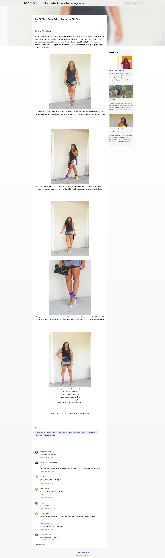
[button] (36, 25)
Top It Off (112, 99)
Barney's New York (52, 432)
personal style (93, 432)
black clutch (63, 432)
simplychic (43, 502)
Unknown (43, 488)
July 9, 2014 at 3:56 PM (47, 529)
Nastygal (84, 432)
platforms (39, 435)
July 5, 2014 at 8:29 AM (47, 471)
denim (70, 432)
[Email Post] (36, 430)
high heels (77, 432)
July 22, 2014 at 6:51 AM (47, 540)
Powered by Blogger (83, 552)
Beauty (42, 476)
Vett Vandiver (44, 451)
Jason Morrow (86, 555)
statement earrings (49, 435)
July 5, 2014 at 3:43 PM (47, 483)
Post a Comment (40, 544)
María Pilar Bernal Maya (47, 462)
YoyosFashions (44, 534)
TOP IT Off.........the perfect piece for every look (54, 3)
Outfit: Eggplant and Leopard (117, 70)
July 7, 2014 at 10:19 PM (47, 508)
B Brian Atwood (40, 432)
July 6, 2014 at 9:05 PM (47, 497)
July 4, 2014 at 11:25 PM (47, 457)
